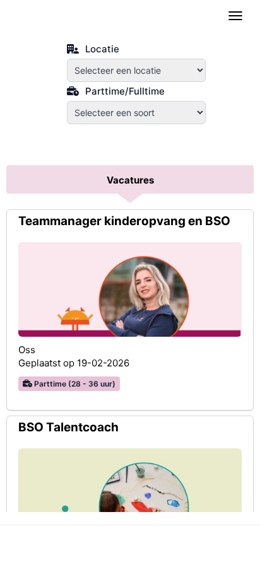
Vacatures (130, 180)
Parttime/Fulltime (124, 90)
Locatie (101, 47)
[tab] (130, 181)
